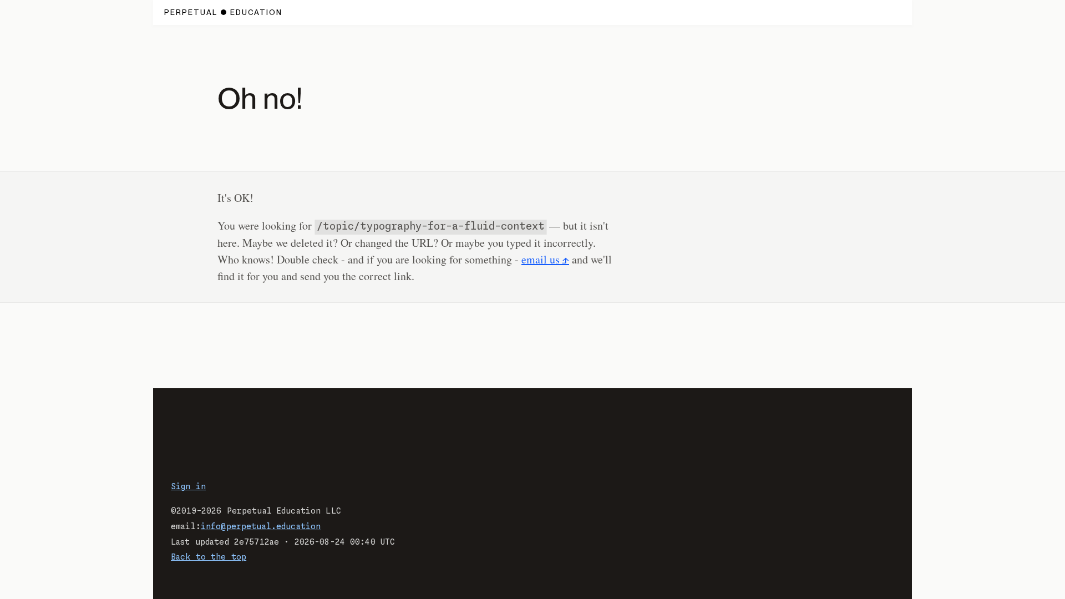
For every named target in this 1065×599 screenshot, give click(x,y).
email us (540, 259)
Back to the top (208, 557)
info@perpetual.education (261, 527)
